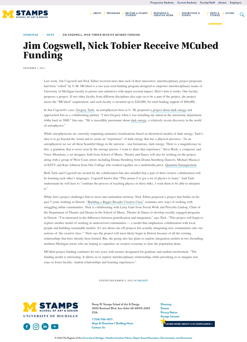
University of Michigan (93, 338)
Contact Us (98, 327)
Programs (113, 13)
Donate (165, 308)
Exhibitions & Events (191, 14)
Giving (229, 13)
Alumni (222, 2)
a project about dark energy (168, 110)
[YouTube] (54, 327)
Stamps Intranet (170, 316)
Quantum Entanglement (180, 165)
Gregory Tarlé (85, 110)
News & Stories (215, 14)
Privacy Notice (169, 312)
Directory (166, 304)
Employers (236, 2)
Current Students (187, 2)
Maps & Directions (103, 323)
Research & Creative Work (163, 14)
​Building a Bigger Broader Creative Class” (115, 202)
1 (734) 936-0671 (102, 319)
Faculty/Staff (207, 2)
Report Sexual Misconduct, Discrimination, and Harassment (162, 338)
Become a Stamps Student (136, 14)
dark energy (138, 120)
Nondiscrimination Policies (119, 338)
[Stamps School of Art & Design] (50, 309)
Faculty (142, 280)
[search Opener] (242, 14)
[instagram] (36, 327)
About (97, 13)
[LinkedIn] (45, 327)
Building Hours (124, 323)
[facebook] (26, 327)
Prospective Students (162, 2)
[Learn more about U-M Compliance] (188, 322)
